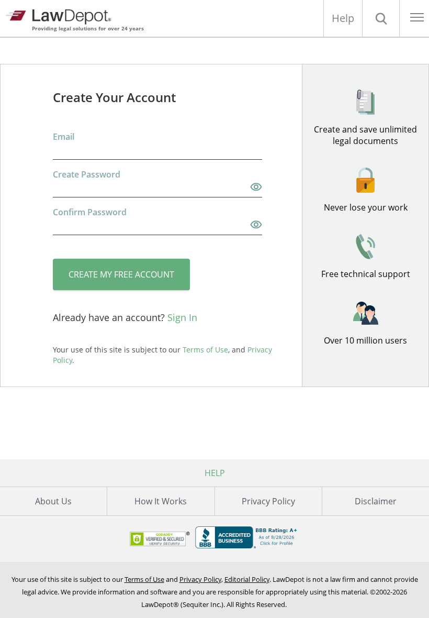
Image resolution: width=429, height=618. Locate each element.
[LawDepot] (61, 15)
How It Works (160, 501)
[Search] (381, 18)
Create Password (86, 174)
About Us (53, 501)
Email (63, 136)
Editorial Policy (246, 579)
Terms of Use (144, 579)
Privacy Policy (268, 501)
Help (343, 18)
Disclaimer (376, 501)
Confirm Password (90, 212)
